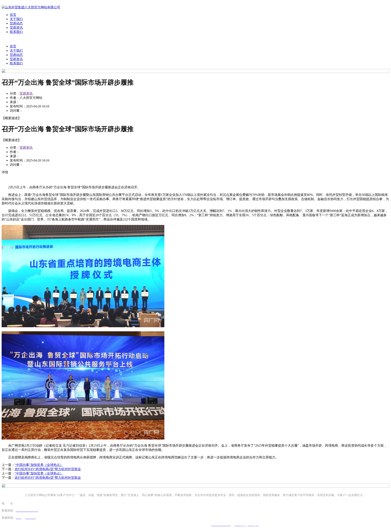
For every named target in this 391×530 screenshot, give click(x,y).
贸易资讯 (16, 27)
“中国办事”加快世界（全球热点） (39, 465)
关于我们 (16, 19)
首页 (13, 14)
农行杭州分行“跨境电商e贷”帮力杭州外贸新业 (48, 469)
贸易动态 (16, 23)
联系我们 (16, 32)
